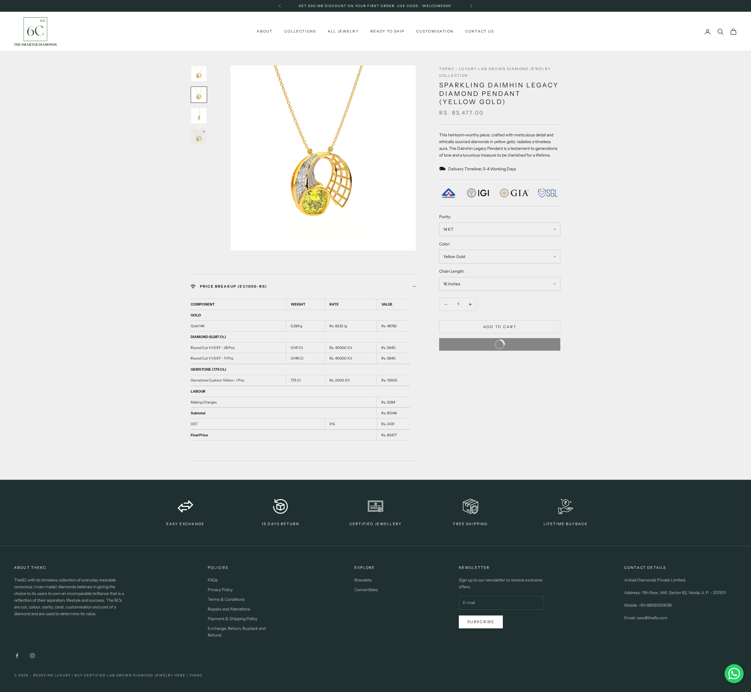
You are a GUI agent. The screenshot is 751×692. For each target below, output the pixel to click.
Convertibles (366, 589)
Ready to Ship (388, 31)
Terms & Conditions (226, 599)
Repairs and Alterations (229, 609)
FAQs (213, 580)
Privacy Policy (220, 589)
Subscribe (480, 621)
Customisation (435, 31)
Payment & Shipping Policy (232, 618)
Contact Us (479, 31)
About (265, 31)
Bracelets (363, 580)
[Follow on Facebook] (17, 656)
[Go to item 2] (199, 94)
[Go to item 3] (199, 116)
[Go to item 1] (199, 73)
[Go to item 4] (199, 137)
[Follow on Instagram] (32, 656)
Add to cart (500, 326)
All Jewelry (343, 31)
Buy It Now (522, 342)
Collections (300, 31)
